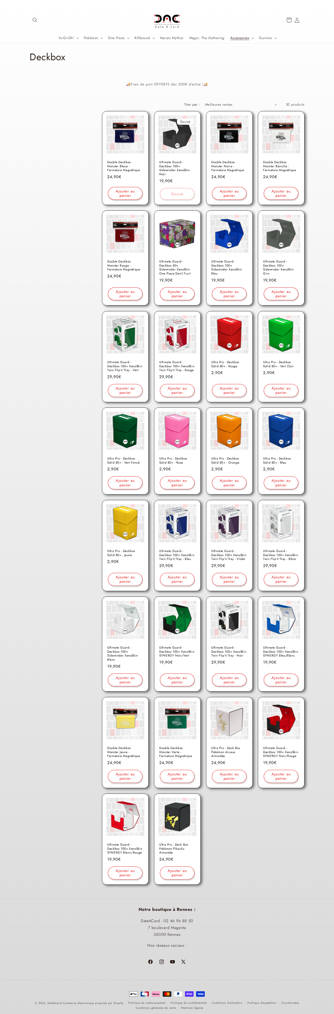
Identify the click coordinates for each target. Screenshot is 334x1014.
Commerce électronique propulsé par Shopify (93, 1003)
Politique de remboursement (147, 1003)
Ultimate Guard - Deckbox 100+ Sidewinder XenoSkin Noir (174, 168)
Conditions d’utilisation (227, 1003)
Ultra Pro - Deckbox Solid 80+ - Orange (225, 461)
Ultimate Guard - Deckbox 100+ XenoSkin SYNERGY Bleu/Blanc (280, 652)
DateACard (54, 1003)
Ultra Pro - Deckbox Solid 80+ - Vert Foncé (123, 461)
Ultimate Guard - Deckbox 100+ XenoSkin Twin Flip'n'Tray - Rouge (176, 366)
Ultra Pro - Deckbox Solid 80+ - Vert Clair (278, 364)
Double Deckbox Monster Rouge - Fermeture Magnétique (123, 266)
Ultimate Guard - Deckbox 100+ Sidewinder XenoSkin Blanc (122, 654)
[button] (35, 20)
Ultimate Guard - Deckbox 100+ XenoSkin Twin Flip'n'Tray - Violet (228, 555)
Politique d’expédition (262, 1003)
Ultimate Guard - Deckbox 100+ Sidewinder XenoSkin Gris (278, 268)
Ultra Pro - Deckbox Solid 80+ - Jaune (121, 553)
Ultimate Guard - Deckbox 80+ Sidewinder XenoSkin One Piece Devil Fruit (174, 268)
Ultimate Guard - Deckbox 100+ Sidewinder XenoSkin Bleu (226, 268)
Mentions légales (192, 1008)
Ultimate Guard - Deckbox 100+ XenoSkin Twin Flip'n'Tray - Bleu (176, 555)
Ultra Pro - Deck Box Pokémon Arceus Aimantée (225, 752)
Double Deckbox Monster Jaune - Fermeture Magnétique (123, 752)
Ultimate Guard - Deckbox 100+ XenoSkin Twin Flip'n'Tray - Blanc (280, 555)
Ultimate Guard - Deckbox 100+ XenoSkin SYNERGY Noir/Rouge (280, 752)
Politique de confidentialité (189, 1003)
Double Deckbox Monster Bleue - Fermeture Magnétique (123, 166)
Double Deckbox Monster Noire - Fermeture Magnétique (227, 166)
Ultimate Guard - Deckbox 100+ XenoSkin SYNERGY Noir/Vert (176, 652)
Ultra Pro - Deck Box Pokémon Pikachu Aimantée (173, 849)
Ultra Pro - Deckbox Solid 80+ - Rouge (225, 364)
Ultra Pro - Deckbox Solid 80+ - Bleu (277, 461)
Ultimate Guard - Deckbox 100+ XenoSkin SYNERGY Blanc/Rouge (124, 849)
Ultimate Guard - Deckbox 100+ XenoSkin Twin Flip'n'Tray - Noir (228, 652)
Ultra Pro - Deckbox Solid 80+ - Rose (173, 461)
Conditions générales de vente (156, 1008)
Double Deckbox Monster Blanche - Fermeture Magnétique (279, 166)
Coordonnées (290, 1003)
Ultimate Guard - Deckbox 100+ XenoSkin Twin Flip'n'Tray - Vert (124, 366)
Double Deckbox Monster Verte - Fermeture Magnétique (175, 752)
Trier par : (192, 104)
